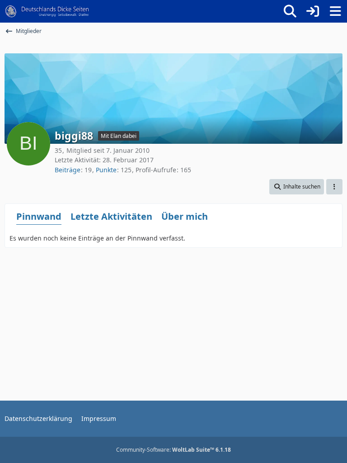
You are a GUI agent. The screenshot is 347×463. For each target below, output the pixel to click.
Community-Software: (173, 450)
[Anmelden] (313, 11)
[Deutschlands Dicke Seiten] (47, 11)
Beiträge (67, 169)
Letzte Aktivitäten (111, 216)
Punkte (106, 169)
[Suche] (290, 11)
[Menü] (335, 11)
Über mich (184, 216)
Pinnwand (38, 216)
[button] (296, 186)
